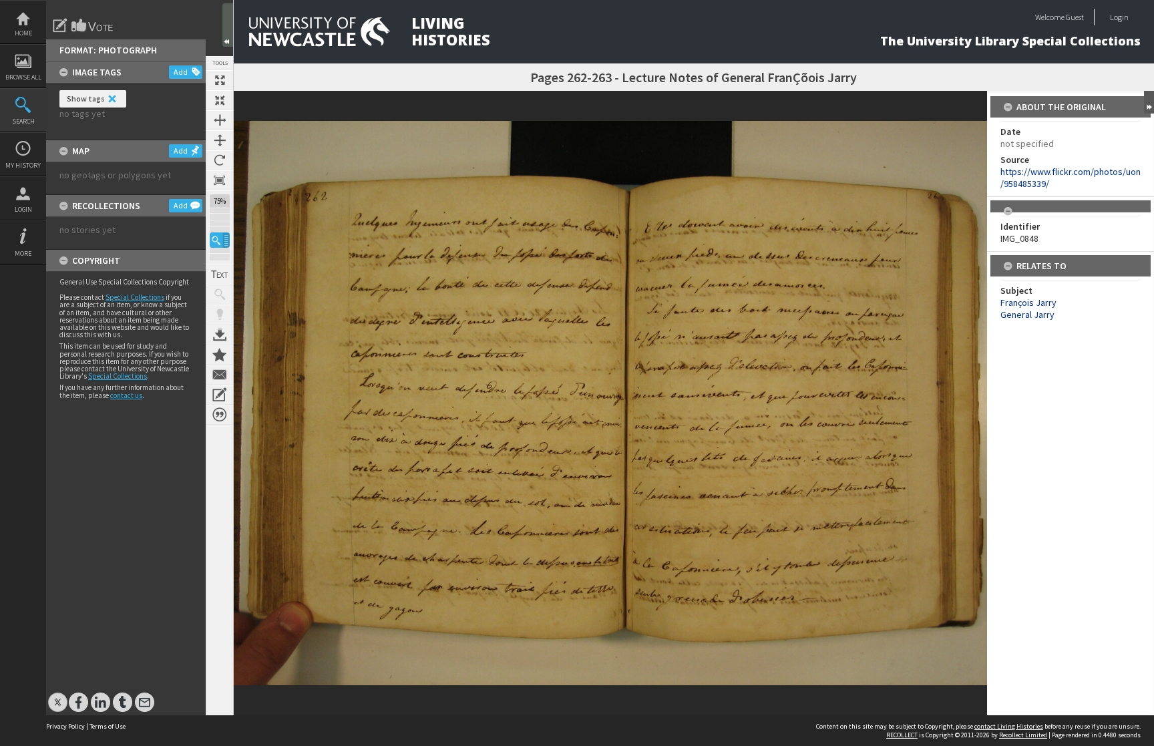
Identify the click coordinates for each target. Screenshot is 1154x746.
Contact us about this (219, 375)
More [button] (23, 253)
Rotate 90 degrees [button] (219, 160)
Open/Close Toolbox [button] (227, 25)
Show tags (86, 99)
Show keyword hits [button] (219, 295)
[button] (220, 240)
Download (219, 335)
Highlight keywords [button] (219, 315)
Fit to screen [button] (219, 100)
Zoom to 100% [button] (219, 180)
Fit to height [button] (219, 140)
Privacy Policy (65, 726)
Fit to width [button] (219, 120)
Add (181, 72)
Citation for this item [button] (219, 415)
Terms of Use (107, 726)
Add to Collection (219, 355)
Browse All (23, 77)
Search (23, 121)
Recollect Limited (1023, 735)
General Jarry (1027, 315)
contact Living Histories (1008, 726)
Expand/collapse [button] (1149, 102)
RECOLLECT (902, 735)
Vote (92, 25)
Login (23, 209)
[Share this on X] (57, 695)
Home (23, 33)
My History (23, 165)
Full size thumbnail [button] (219, 80)
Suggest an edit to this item (60, 25)
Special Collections (135, 297)
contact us (126, 395)
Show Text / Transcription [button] (219, 274)
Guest (1075, 17)
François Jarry (1028, 303)
